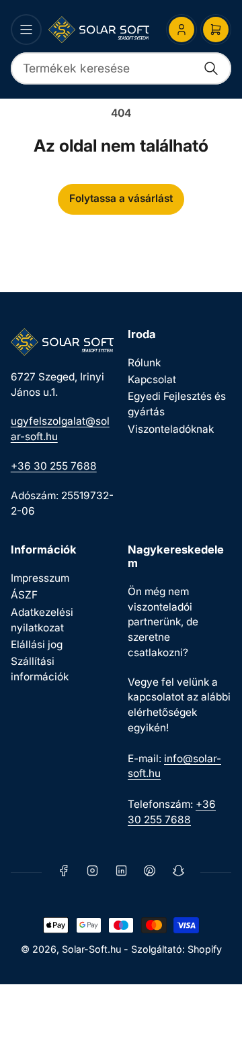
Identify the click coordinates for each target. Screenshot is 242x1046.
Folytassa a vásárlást (121, 198)
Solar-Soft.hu (91, 949)
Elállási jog (37, 644)
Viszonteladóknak (171, 429)
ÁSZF (24, 594)
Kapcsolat (152, 379)
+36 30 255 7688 (54, 466)
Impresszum (40, 578)
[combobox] (121, 68)
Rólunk (144, 362)
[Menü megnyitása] (26, 29)
